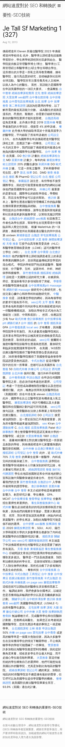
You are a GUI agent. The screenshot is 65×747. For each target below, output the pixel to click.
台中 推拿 (47, 574)
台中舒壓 (28, 524)
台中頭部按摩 (26, 239)
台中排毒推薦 (48, 570)
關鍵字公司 (19, 599)
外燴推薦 (20, 582)
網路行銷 (12, 289)
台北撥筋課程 (28, 415)
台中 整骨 (43, 323)
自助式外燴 (20, 369)
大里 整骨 (42, 239)
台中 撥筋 (27, 323)
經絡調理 (29, 218)
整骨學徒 (34, 498)
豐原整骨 (53, 645)
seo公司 (36, 302)
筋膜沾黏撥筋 (17, 578)
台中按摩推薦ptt (38, 285)
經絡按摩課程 (17, 670)
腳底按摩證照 (22, 528)
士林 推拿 (35, 628)
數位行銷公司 (14, 611)
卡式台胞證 (38, 360)
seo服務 (40, 524)
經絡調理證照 (36, 469)
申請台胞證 (33, 377)
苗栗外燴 (49, 122)
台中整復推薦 (48, 206)
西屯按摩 (38, 632)
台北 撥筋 (9, 176)
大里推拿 (42, 657)
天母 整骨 (15, 457)
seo (44, 423)
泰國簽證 (23, 181)
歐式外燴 (20, 319)
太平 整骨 (48, 302)
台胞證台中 (16, 218)
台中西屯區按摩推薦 (21, 101)
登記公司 (35, 176)
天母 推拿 (12, 243)
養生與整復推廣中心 (43, 503)
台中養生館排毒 (39, 97)
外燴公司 (45, 189)
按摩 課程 (46, 607)
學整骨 (57, 281)
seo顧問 (23, 97)
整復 (48, 469)
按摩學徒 (46, 498)
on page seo (35, 582)
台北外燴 (17, 373)
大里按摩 (11, 97)
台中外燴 (28, 448)
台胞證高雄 (52, 118)
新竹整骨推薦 (31, 273)
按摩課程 (51, 524)
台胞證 (35, 235)
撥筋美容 (55, 323)
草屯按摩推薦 (48, 235)
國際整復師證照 (38, 540)
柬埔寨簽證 (23, 235)
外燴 (12, 632)
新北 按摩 (26, 172)
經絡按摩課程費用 (23, 93)
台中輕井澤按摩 (36, 599)
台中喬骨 (43, 252)
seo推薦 (41, 218)
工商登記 (34, 574)
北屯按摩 (34, 607)
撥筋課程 (45, 273)
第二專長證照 (17, 105)
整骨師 (7, 616)
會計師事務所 (35, 319)
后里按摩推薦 (39, 427)
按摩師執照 (55, 611)
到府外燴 (44, 164)
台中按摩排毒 (19, 498)
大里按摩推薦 (34, 436)
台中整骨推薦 (17, 377)
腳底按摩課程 (23, 402)
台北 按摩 (41, 101)
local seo (32, 327)
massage (55, 285)
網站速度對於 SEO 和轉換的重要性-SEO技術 (32, 10)
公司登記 (50, 143)
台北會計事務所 (44, 448)
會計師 (26, 156)
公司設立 (53, 135)
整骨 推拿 (53, 172)
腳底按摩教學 (52, 582)
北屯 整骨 (41, 93)
